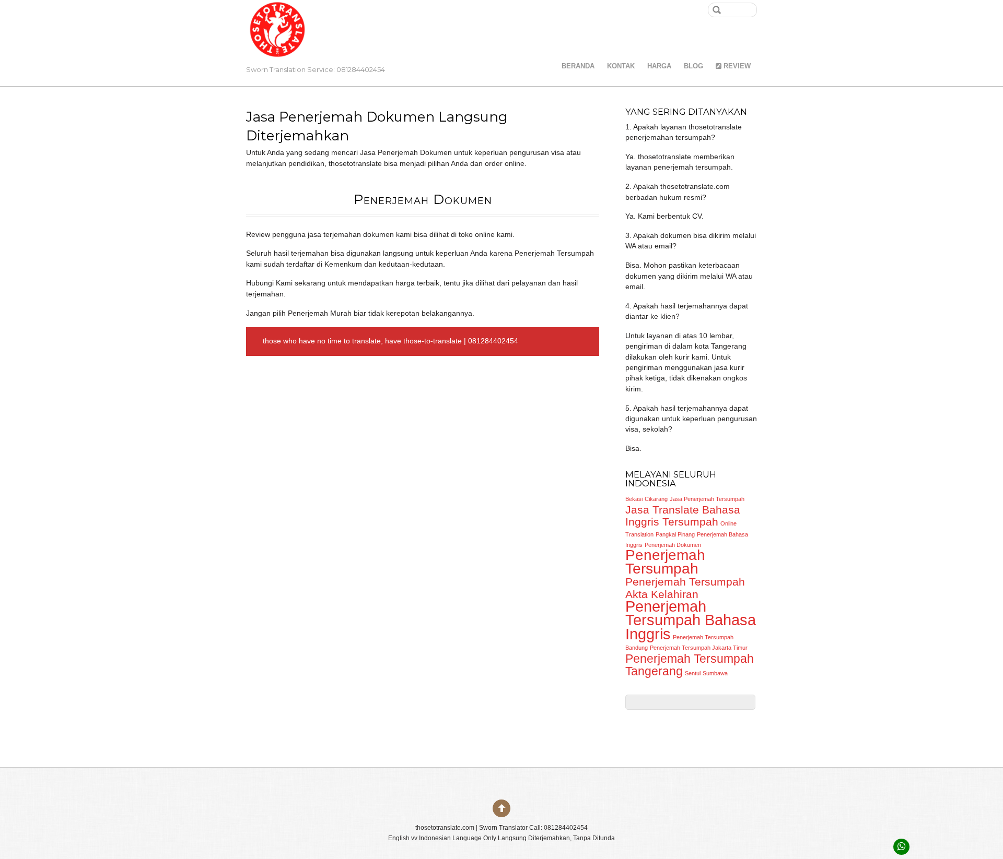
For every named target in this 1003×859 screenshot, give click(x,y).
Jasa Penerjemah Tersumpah (707, 499)
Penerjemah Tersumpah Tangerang (689, 665)
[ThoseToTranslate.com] (277, 46)
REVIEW (736, 66)
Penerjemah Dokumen (673, 545)
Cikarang (656, 499)
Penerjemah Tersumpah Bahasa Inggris (690, 620)
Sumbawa (715, 673)
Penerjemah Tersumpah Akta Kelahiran (685, 588)
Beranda (578, 66)
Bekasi (634, 499)
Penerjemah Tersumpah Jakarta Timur (699, 648)
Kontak (621, 66)
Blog (693, 66)
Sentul (693, 673)
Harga (659, 66)
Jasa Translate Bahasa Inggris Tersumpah (682, 516)
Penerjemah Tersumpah (665, 561)
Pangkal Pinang (675, 534)
